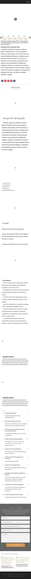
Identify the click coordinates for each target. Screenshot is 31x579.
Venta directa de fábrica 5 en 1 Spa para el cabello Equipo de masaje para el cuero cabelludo (22, 565)
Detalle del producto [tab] (15, 87)
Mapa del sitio (21, 576)
